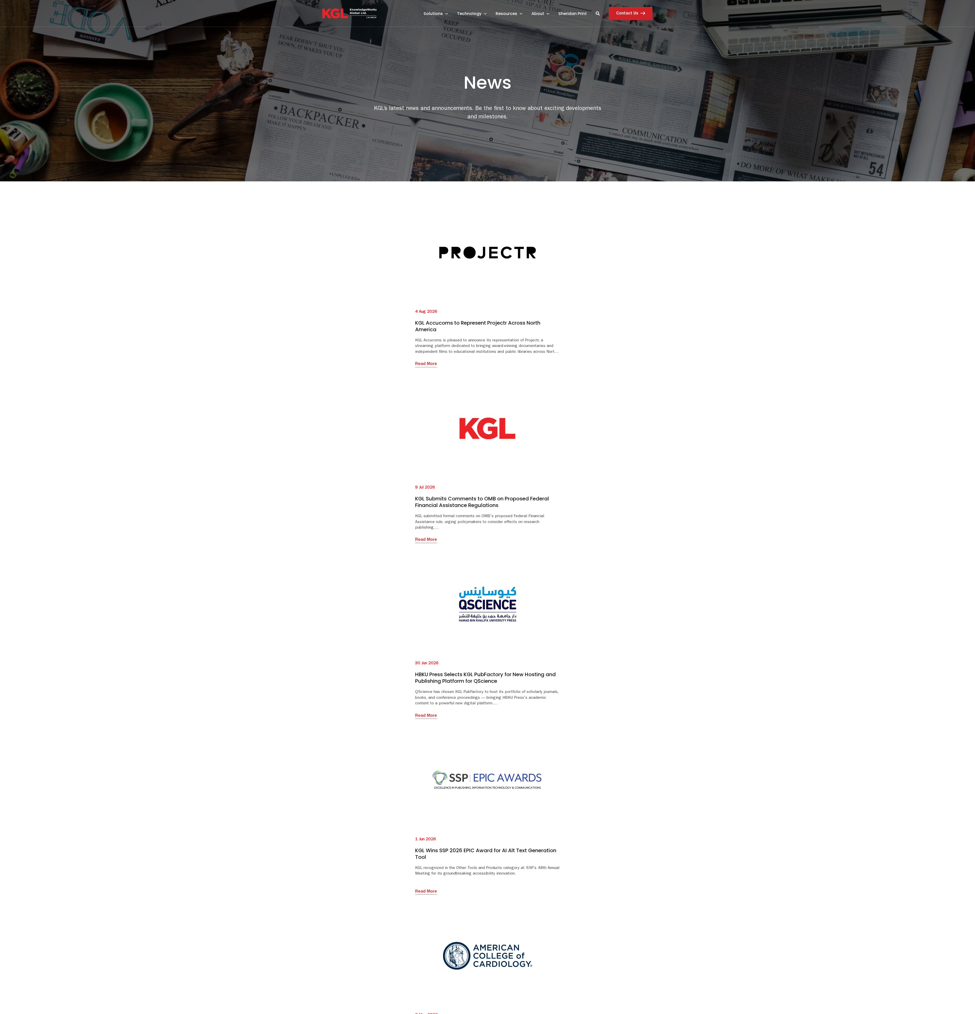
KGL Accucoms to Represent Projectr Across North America (477, 326)
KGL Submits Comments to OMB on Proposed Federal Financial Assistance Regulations (482, 502)
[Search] (598, 13)
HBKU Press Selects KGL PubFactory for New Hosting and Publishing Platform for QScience (485, 677)
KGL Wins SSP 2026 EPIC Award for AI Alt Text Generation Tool (485, 853)
